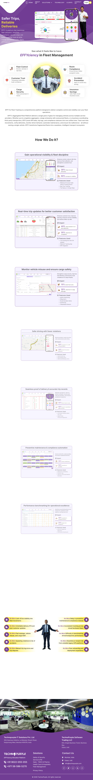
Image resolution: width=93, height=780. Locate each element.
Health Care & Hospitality (41, 764)
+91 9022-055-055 (17, 762)
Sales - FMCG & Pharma (41, 762)
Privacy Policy (38, 770)
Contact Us (78, 2)
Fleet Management (39, 767)
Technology (59, 2)
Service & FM (37, 760)
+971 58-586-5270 (17, 766)
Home (31, 2)
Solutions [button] (46, 2)
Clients (69, 2)
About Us (37, 2)
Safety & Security (39, 757)
